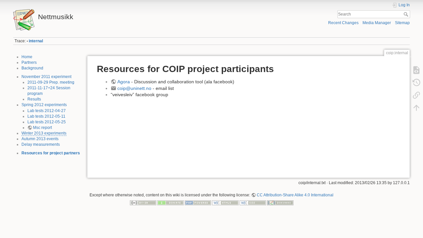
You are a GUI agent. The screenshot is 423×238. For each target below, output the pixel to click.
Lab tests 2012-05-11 (46, 116)
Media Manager (377, 22)
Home (26, 57)
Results (34, 99)
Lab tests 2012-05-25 (46, 122)
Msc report (42, 127)
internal (36, 41)
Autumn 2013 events (39, 139)
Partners (29, 62)
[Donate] (170, 202)
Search (407, 14)
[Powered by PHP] (198, 202)
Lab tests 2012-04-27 (46, 110)
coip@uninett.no (135, 88)
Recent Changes (343, 22)
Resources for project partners (50, 153)
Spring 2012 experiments (44, 104)
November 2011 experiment (46, 76)
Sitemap (402, 22)
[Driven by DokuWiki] (280, 202)
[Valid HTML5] (225, 202)
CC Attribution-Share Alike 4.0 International (295, 195)
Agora (124, 81)
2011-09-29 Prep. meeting (50, 82)
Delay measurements (40, 144)
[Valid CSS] (253, 202)
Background (32, 68)
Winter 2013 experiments (43, 133)
